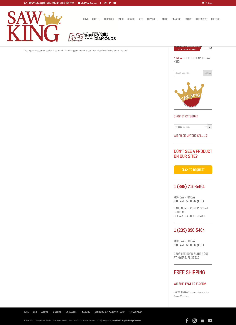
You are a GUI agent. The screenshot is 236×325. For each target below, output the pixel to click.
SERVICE (131, 19)
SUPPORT (151, 19)
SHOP (94, 19)
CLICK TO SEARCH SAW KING (192, 60)
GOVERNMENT (201, 19)
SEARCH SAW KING (100, 33)
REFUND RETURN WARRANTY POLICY (109, 311)
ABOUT (165, 19)
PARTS (120, 19)
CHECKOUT (215, 19)
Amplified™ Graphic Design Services (126, 320)
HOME (85, 19)
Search (208, 72)
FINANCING (176, 19)
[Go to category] (209, 127)
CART (85, 33)
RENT (141, 19)
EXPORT (188, 19)
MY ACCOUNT (71, 311)
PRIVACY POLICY (135, 311)
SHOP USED (109, 19)
